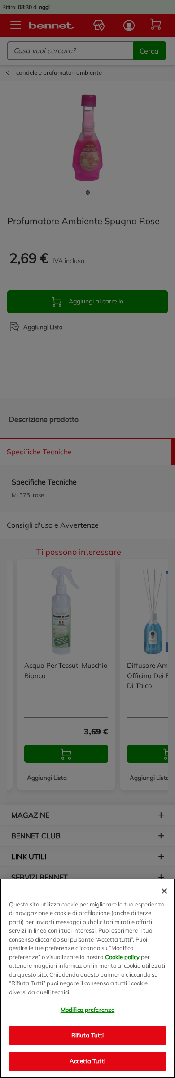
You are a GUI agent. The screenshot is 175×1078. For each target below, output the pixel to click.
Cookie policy (122, 956)
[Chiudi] (164, 891)
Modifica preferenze (87, 1009)
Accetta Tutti (87, 1060)
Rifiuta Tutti (87, 1035)
